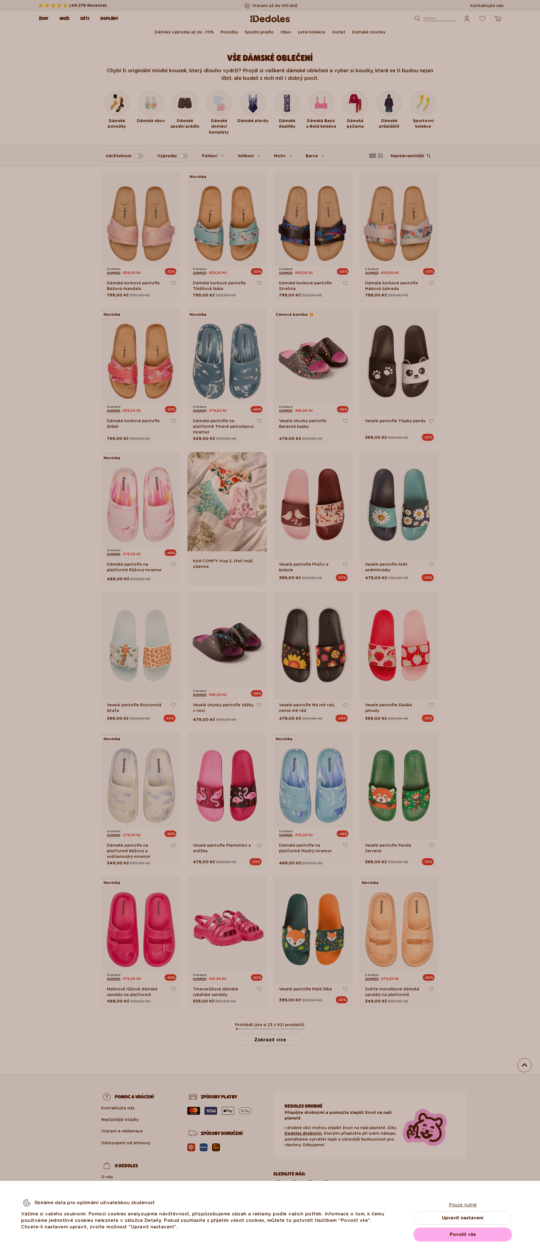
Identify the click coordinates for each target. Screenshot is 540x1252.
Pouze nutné (463, 1205)
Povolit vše (463, 1234)
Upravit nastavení (462, 1217)
